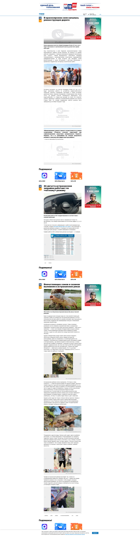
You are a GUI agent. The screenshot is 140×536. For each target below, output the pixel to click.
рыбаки (56, 515)
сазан (77, 515)
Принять (95, 532)
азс (45, 262)
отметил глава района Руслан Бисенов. (54, 139)
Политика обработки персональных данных (75, 534)
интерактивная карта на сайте (62, 226)
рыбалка (46, 515)
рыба (51, 515)
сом (72, 515)
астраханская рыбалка (65, 515)
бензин (50, 262)
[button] (80, 244)
